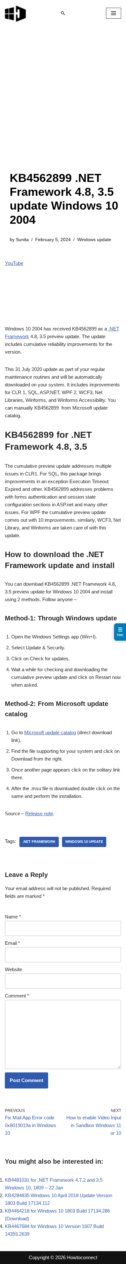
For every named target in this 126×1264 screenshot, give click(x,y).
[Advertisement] (63, 105)
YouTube (14, 263)
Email (12, 943)
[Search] (63, 13)
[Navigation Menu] (113, 13)
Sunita (22, 239)
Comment (17, 995)
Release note (39, 813)
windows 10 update (84, 842)
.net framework (39, 842)
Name (13, 916)
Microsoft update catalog (50, 732)
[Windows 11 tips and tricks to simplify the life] (16, 13)
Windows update (94, 239)
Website (13, 969)
